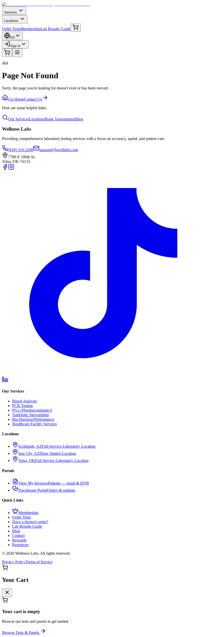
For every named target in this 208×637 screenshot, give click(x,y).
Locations (11, 21)
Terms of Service (39, 562)
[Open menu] (17, 53)
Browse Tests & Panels (20, 632)
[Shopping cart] (76, 27)
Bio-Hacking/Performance (33, 419)
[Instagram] (11, 168)
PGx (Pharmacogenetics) (32, 410)
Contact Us (33, 99)
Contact (18, 535)
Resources (20, 544)
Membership (31, 29)
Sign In (15, 46)
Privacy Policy (13, 562)
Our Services (18, 119)
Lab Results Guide (56, 29)
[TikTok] (104, 374)
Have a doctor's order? (30, 522)
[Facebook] (5, 168)
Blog (79, 119)
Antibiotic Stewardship (30, 415)
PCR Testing (22, 405)
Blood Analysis (24, 401)
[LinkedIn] (5, 381)
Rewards (19, 540)
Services (10, 12)
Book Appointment (60, 119)
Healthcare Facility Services (34, 424)
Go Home (16, 99)
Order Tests (11, 29)
